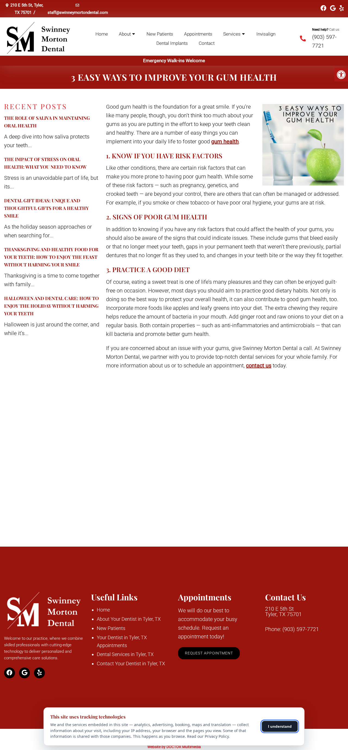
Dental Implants (172, 43)
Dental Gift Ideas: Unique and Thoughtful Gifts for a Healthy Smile (46, 208)
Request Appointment (209, 653)
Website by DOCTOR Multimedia (174, 747)
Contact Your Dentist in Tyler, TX (131, 663)
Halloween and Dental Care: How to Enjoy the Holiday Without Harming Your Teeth (51, 305)
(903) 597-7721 (300, 629)
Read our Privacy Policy (208, 736)
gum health (225, 141)
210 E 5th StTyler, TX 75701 (283, 611)
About (125, 34)
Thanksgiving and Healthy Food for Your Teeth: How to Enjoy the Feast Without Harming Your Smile (51, 256)
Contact (207, 43)
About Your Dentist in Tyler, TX (129, 619)
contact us (258, 365)
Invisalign (265, 34)
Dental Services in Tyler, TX (125, 654)
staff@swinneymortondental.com (78, 12)
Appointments (198, 34)
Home (101, 34)
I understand (280, 726)
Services (232, 34)
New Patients (160, 34)
